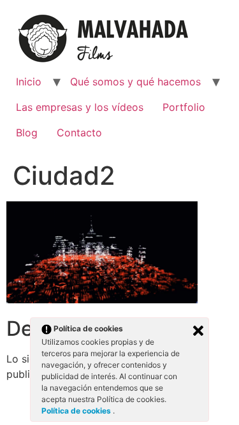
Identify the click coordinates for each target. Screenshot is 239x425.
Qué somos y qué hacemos (135, 81)
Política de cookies (77, 410)
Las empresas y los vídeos (79, 107)
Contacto (79, 132)
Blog (27, 132)
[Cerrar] (198, 331)
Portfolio (184, 107)
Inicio (28, 81)
